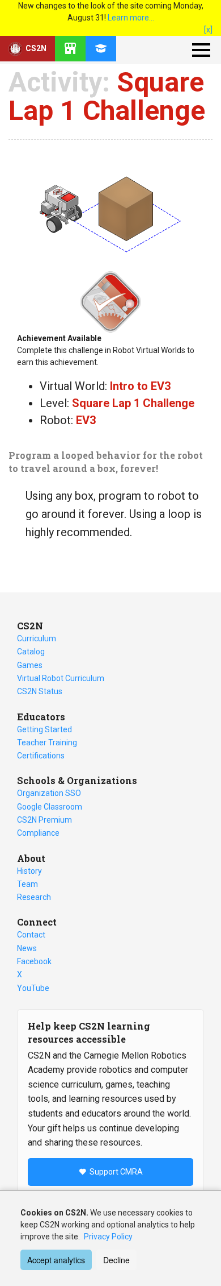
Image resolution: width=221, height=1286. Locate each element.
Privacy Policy (108, 1236)
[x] (208, 29)
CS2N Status (39, 691)
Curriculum (36, 638)
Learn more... (131, 17)
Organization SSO (49, 793)
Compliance (38, 832)
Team (27, 884)
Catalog (31, 651)
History (29, 871)
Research (34, 897)
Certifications (41, 755)
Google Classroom (49, 806)
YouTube (33, 988)
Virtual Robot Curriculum (60, 678)
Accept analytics (56, 1260)
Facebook (34, 961)
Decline (116, 1260)
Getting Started (44, 729)
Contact (31, 934)
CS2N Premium (44, 819)
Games (29, 665)
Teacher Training (47, 742)
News (27, 948)
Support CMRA (116, 1171)
